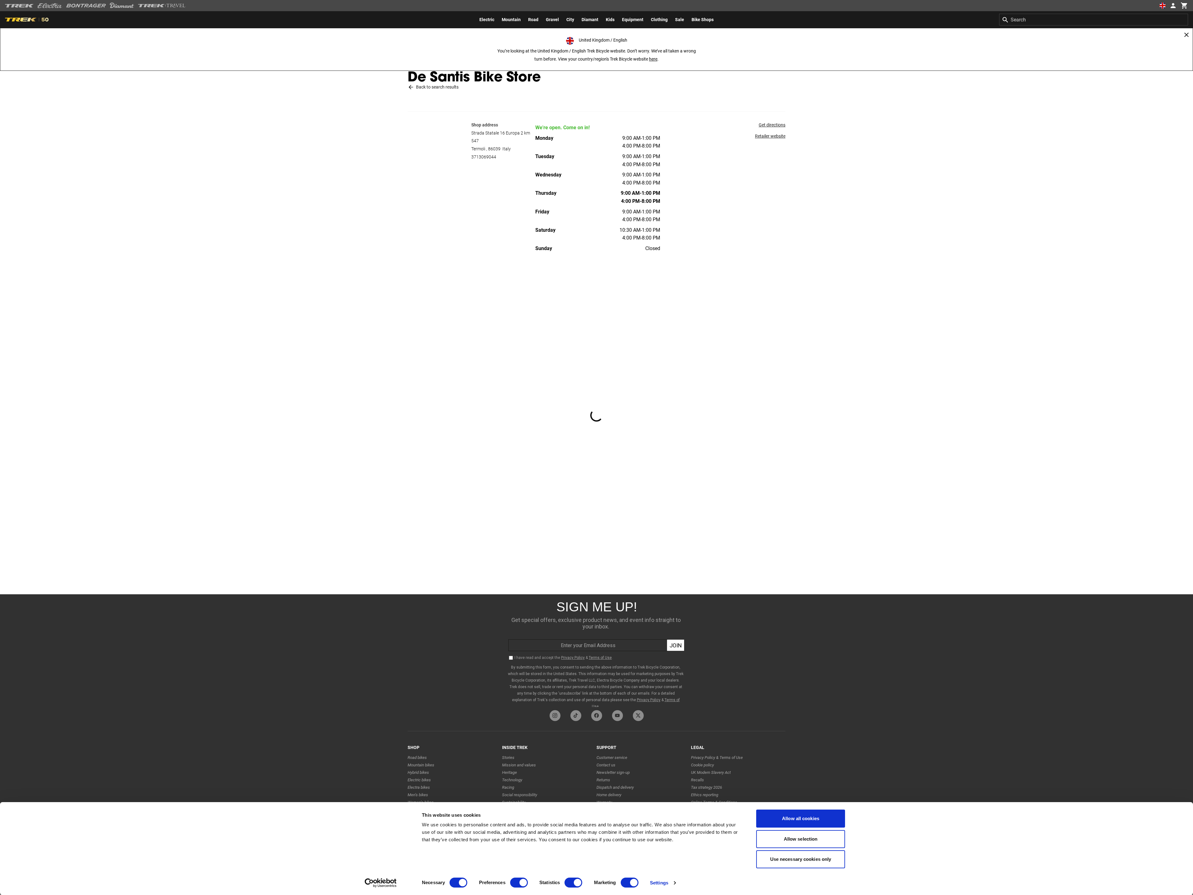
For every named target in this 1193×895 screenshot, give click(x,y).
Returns (603, 780)
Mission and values (519, 765)
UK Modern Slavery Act (711, 772)
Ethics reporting (704, 794)
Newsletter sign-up (613, 772)
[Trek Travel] (162, 5)
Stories (508, 757)
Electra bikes (419, 787)
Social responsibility (519, 794)
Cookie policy (702, 765)
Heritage (509, 772)
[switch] (519, 883)
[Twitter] (638, 715)
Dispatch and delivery (615, 787)
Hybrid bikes (418, 772)
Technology (512, 780)
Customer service (611, 757)
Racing (508, 787)
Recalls (697, 780)
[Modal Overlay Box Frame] (596, 650)
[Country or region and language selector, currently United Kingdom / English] (1162, 5)
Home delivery (608, 794)
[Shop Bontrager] (86, 5)
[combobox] (1093, 19)
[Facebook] (596, 715)
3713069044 (483, 156)
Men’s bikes (418, 794)
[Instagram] (555, 715)
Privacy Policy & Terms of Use (717, 757)
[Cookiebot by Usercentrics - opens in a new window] (381, 883)
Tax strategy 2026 (706, 787)
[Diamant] (122, 5)
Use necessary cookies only (800, 859)
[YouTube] (617, 715)
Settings (659, 882)
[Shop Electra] (50, 5)
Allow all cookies (800, 818)
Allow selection (801, 839)
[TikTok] (575, 715)
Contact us (605, 765)
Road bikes (417, 757)
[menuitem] (487, 19)
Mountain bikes (421, 765)
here (653, 59)
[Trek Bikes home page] (19, 5)
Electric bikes (419, 780)
